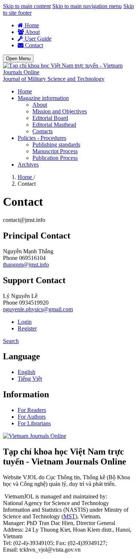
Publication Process (55, 158)
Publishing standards (56, 144)
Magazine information (43, 98)
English (26, 372)
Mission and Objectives (59, 111)
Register (27, 328)
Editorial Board (50, 118)
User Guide (37, 38)
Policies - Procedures (42, 138)
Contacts (42, 131)
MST (69, 516)
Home (31, 25)
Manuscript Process (55, 151)
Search (11, 341)
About (32, 32)
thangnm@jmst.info (26, 264)
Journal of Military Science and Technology (54, 79)
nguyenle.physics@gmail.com (38, 309)
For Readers (32, 410)
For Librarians (34, 423)
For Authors (32, 417)
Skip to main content (27, 6)
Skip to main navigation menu (87, 6)
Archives (28, 164)
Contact (33, 45)
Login (25, 322)
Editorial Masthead (54, 124)
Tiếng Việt (30, 378)
